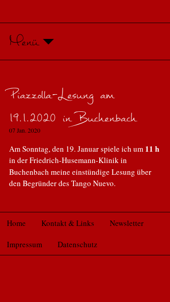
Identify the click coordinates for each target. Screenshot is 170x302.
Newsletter (127, 223)
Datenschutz (77, 244)
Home (16, 223)
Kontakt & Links (67, 223)
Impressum (24, 244)
